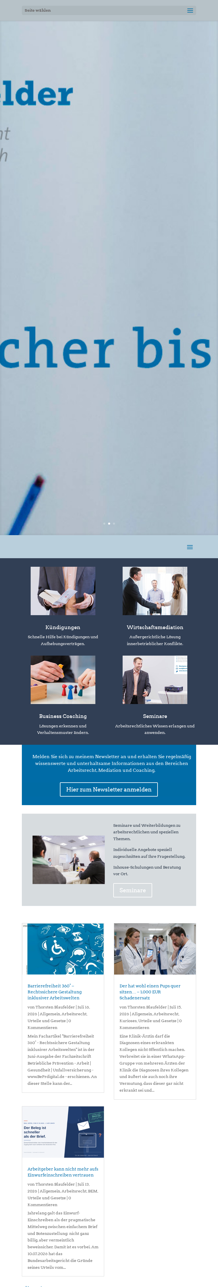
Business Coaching (63, 716)
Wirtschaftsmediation (155, 627)
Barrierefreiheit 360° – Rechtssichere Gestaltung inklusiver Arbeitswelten (55, 991)
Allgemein (50, 1014)
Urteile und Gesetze (47, 1020)
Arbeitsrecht (74, 1014)
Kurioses (128, 1020)
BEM (92, 1191)
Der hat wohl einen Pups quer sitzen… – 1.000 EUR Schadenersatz (150, 991)
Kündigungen (62, 627)
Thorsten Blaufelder (55, 1007)
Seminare (155, 716)
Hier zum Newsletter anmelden (109, 789)
